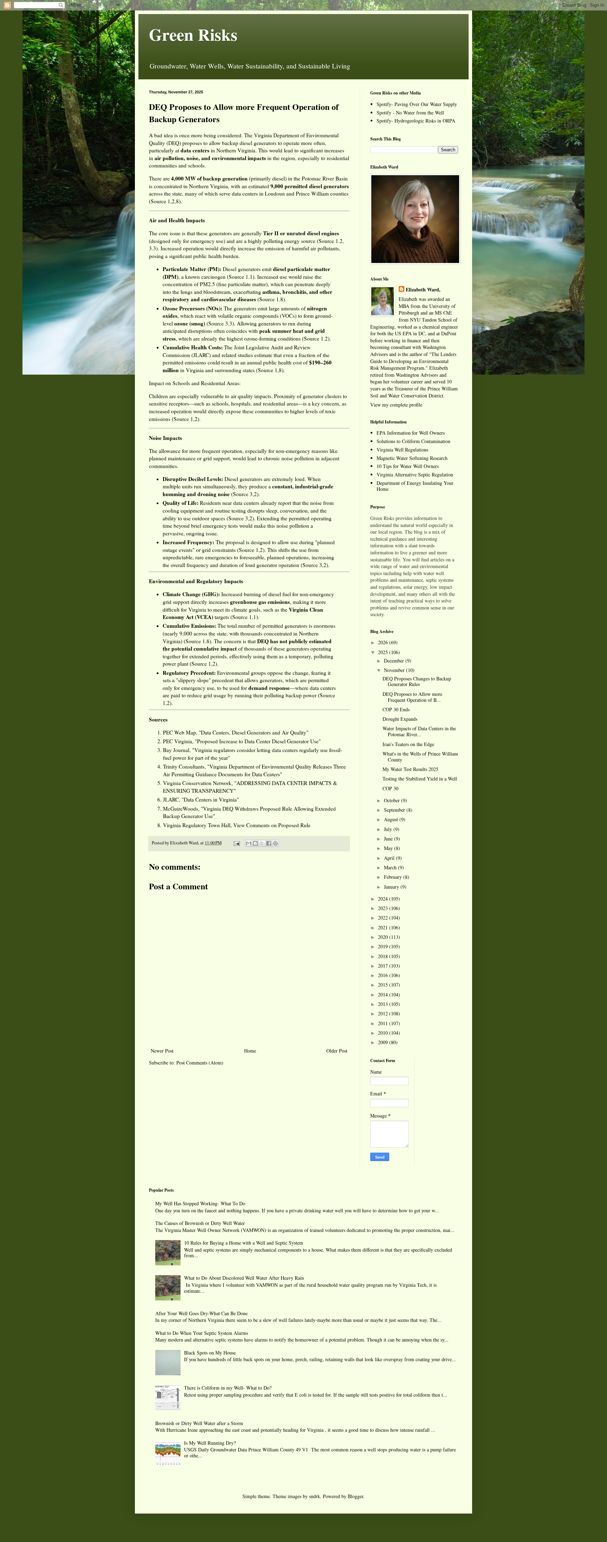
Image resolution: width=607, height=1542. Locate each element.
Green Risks (193, 34)
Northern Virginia (235, 150)
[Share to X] (262, 843)
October (392, 800)
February (393, 877)
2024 (383, 898)
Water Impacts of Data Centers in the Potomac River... (419, 731)
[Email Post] (236, 843)
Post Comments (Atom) (199, 1062)
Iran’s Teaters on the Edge (408, 744)
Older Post (336, 1050)
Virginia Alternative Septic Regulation (415, 474)
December (394, 660)
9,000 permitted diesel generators (309, 186)
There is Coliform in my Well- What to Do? (228, 1387)
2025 (383, 652)
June (389, 838)
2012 (383, 1013)
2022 (383, 917)
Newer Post (162, 1050)
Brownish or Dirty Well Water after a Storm (199, 1423)
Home (250, 1050)
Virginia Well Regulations (402, 449)
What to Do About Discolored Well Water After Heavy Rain (244, 1277)
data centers (245, 193)
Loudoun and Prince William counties (306, 193)
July (388, 829)
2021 (383, 927)
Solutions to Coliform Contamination (413, 441)
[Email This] (248, 843)
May (389, 848)
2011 (383, 1023)
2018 (383, 956)
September (395, 809)
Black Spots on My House (210, 1352)
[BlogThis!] (255, 843)
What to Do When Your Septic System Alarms (201, 1333)
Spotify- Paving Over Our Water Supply (417, 104)
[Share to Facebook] (268, 843)
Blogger (355, 1496)
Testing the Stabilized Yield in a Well (420, 778)
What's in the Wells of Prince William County (420, 756)
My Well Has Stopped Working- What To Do (200, 1203)
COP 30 (390, 788)
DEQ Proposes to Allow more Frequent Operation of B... (412, 697)
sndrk (314, 1496)
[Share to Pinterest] (275, 843)
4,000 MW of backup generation (209, 178)
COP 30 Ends (396, 709)
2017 (383, 965)
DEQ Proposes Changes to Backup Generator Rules (417, 681)
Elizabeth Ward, (423, 289)
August (391, 819)
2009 (383, 1042)
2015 (383, 984)
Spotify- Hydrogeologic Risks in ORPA (416, 120)
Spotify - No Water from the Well (410, 112)
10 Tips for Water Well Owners (408, 466)
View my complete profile (396, 404)
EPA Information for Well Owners (411, 432)
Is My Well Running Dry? (210, 1442)
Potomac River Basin (325, 178)
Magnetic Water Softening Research (412, 458)
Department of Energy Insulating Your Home (415, 486)
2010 (383, 1032)
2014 (383, 994)
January (392, 886)
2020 (383, 937)
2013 (383, 1004)
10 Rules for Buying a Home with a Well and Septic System (243, 1242)
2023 (383, 908)
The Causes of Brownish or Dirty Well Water (200, 1223)
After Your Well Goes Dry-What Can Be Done (201, 1313)
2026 (383, 642)
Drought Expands (400, 719)
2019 (383, 946)
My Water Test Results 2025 (410, 769)
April (390, 858)
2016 (383, 975)
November (395, 670)
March (391, 867)
